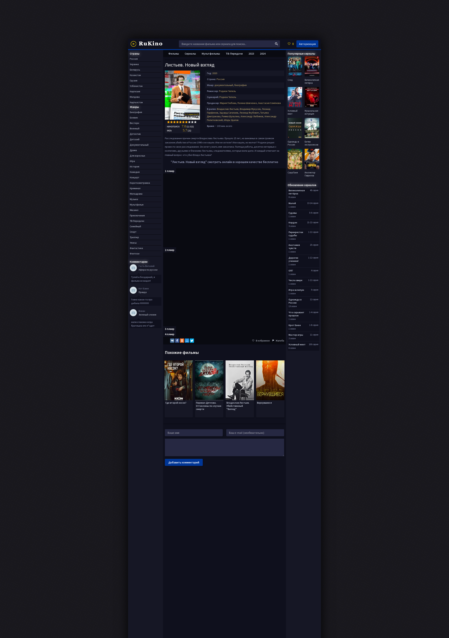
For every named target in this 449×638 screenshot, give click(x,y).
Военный (134, 128)
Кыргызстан (136, 102)
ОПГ (291, 270)
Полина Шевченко (247, 103)
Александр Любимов (252, 116)
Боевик (134, 117)
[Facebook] (177, 340)
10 (195, 122)
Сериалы (190, 53)
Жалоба (280, 340)
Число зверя (295, 280)
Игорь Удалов (231, 120)
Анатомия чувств (294, 246)
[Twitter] (192, 340)
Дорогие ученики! (294, 259)
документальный (224, 85)
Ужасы (133, 242)
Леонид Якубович (249, 112)
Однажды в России (295, 301)
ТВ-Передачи (234, 53)
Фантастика (136, 248)
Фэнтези (134, 253)
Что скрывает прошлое (296, 314)
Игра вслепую (296, 289)
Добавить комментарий (183, 462)
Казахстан (135, 75)
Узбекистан (136, 86)
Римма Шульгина (230, 116)
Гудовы (293, 212)
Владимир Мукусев (250, 109)
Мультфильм (136, 204)
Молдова (135, 96)
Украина (134, 64)
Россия (220, 79)
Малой (292, 203)
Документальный (139, 144)
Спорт (133, 231)
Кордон (293, 222)
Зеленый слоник (147, 314)
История (134, 166)
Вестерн (134, 123)
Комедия (135, 172)
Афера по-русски (148, 269)
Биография (136, 112)
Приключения (137, 215)
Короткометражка (140, 182)
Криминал (135, 188)
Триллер (134, 237)
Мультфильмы (211, 53)
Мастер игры (296, 334)
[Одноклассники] (182, 340)
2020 (214, 73)
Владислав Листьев (228, 109)
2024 (263, 53)
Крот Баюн (295, 325)
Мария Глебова (228, 103)
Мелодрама (136, 193)
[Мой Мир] (187, 340)
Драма (133, 150)
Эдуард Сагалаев (228, 112)
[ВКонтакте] (172, 340)
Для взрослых (137, 155)
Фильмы (173, 53)
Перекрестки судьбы (296, 234)
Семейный (135, 226)
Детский (134, 139)
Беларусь (135, 69)
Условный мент (297, 344)
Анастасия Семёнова (269, 103)
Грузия (133, 80)
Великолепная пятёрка (297, 192)
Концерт (134, 177)
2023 (251, 53)
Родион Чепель (227, 91)
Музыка (134, 199)
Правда (143, 292)
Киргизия (135, 91)
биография (240, 85)
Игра (132, 161)
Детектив (135, 133)
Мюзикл (134, 210)
